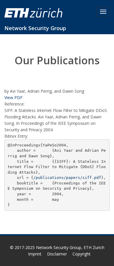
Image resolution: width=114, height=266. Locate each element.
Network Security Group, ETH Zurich (70, 247)
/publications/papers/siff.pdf (67, 177)
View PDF (13, 97)
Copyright (81, 254)
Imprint (35, 254)
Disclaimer (57, 254)
